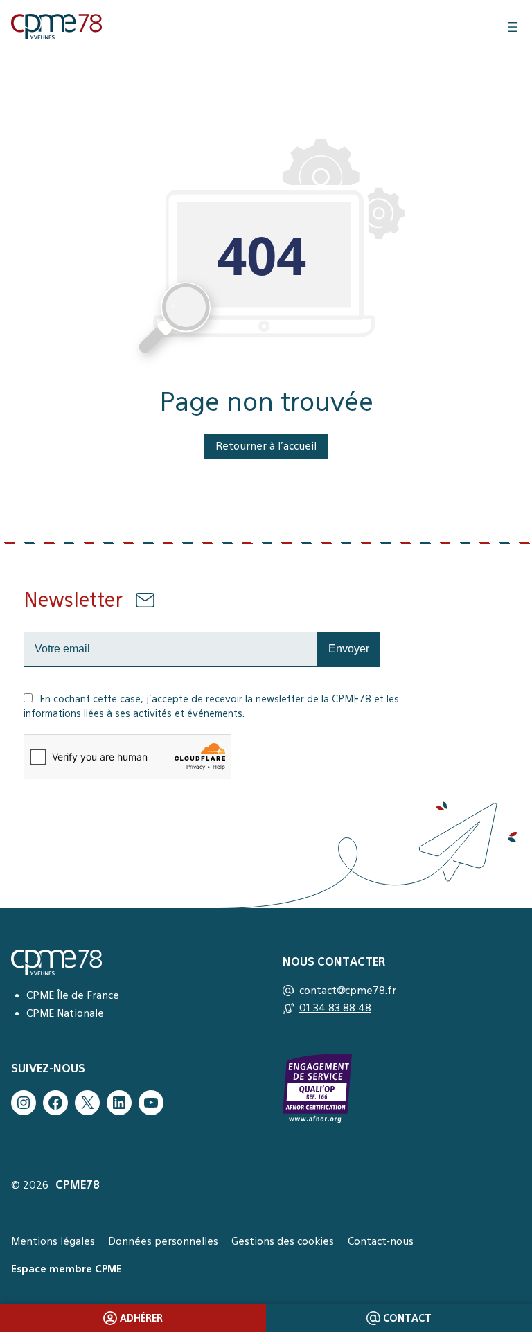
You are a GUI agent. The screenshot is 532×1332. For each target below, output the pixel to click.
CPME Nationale (65, 1013)
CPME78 (77, 1184)
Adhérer (141, 1318)
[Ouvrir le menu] (512, 27)
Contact (407, 1318)
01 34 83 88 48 (335, 1007)
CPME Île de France (72, 995)
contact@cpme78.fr (347, 990)
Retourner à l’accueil (266, 446)
